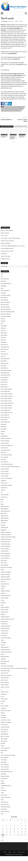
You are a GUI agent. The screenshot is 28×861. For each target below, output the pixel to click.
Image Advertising (5, 583)
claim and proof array (5, 450)
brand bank (3, 328)
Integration (3, 593)
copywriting (3, 480)
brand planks (4, 365)
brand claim (3, 337)
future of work (4, 562)
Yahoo (2, 813)
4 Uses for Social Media (22, 120)
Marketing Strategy (5, 628)
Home (5, 852)
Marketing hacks (4, 621)
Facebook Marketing (5, 544)
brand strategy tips (5, 415)
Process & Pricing (20, 852)
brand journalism (4, 354)
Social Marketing (4, 757)
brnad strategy (20, 108)
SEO (2, 752)
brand (2, 323)
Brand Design (4, 342)
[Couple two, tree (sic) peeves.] (5, 132)
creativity (3, 490)
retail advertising (4, 729)
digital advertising (5, 506)
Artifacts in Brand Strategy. (7, 230)
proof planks (3, 708)
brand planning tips (5, 372)
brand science (4, 384)
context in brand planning (6, 478)
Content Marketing (5, 473)
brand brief (3, 330)
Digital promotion (4, 515)
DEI (1, 501)
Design (2, 504)
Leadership (3, 602)
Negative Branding (5, 656)
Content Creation (4, 471)
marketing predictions (5, 626)
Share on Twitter (6, 103)
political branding (4, 684)
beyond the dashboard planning (8, 311)
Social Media (4, 759)
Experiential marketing (6, 539)
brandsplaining (4, 436)
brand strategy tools (5, 417)
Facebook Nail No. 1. (7, 119)
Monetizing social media (6, 651)
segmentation (4, 750)
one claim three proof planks (7, 666)
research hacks (4, 724)
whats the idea (10, 110)
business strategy (5, 443)
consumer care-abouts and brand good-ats (10, 466)
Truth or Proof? (4, 235)
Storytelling (3, 774)
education (3, 525)
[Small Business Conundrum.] (23, 132)
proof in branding (4, 705)
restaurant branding (5, 727)
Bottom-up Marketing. (5, 243)
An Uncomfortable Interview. (7, 248)
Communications (4, 461)
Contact (9, 852)
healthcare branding (5, 576)
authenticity (3, 293)
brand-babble (4, 429)
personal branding (5, 677)
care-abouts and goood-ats (7, 445)
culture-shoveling (4, 494)
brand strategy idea (20, 106)
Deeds (2, 499)
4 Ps (2, 276)
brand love (3, 356)
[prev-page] (13, 141)
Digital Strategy (4, 520)
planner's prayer (4, 680)
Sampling (3, 743)
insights (2, 588)
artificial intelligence (5, 290)
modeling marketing (5, 649)
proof (2, 703)
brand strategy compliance (7, 393)
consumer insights (5, 468)
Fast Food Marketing (5, 546)
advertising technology (6, 283)
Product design (4, 698)
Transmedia (3, 790)
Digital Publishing (5, 518)
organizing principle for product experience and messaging (14, 668)
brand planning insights (6, 370)
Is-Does (2, 600)
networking (3, 659)
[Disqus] (14, 163)
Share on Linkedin (10, 103)
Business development (6, 438)
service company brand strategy (8, 755)
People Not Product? (5, 258)
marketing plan (4, 623)
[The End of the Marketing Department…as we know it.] (14, 132)
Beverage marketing (5, 307)
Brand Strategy (4, 134)
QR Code (3, 712)
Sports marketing (4, 766)
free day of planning (5, 555)
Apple (2, 288)
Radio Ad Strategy (5, 233)
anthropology (4, 285)
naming (2, 654)
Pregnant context (4, 691)
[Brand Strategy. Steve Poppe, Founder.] (14, 5)
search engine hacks (5, 748)
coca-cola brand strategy (6, 454)
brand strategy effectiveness (7, 403)
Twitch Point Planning (5, 797)
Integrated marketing (5, 590)
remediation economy (5, 720)
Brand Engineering (5, 346)
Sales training (4, 741)
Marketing (3, 614)
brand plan (12, 106)
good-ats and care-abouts (6, 567)
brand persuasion (4, 363)
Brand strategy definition (6, 398)
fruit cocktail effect (5, 558)
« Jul (2, 840)
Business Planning (5, 440)
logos (2, 605)
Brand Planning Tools (5, 375)
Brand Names (4, 361)
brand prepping (4, 379)
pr (1, 689)
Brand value (3, 424)
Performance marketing (6, 675)
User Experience (4, 802)
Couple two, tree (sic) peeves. (4, 136)
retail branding (4, 731)
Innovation (3, 586)
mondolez (4, 110)
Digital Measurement (5, 511)
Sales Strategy (4, 738)
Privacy (2, 696)
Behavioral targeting (5, 302)
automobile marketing (5, 295)
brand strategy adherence (6, 389)
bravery (14, 108)
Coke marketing (4, 457)
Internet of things (4, 598)
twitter (2, 799)
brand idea (7, 106)
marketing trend (4, 633)
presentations (4, 694)
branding (3, 431)
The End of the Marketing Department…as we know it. (13, 137)
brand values (4, 426)
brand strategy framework (6, 407)
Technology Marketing (6, 785)
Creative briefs (4, 487)
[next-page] (15, 141)
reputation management (6, 722)
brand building (4, 335)
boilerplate (3, 321)
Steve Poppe (4, 21)
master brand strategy (6, 637)
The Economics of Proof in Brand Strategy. (10, 238)
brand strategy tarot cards (6, 412)
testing (2, 788)
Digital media (4, 513)
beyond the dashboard (6, 309)
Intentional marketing (5, 595)
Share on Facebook (2, 103)
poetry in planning (5, 682)
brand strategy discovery (6, 400)
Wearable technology (5, 806)
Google (2, 569)
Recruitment (3, 717)
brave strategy (8, 108)
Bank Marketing (4, 300)
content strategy (4, 476)
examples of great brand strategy (8, 537)
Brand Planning (4, 368)
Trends (2, 792)
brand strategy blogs (5, 391)
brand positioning (4, 377)
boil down (3, 318)
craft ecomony (4, 483)
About (14, 852)
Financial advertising (5, 553)
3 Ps (2, 274)
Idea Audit (3, 581)
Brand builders (4, 332)
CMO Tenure (3, 452)
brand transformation (5, 422)
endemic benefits (4, 527)
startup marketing (5, 769)
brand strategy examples (6, 405)
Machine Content (4, 609)
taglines (2, 781)
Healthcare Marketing (5, 579)
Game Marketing (4, 565)
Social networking (5, 764)
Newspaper (3, 663)
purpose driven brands (6, 710)
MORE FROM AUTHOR (21, 126)
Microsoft (3, 644)
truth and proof (4, 795)
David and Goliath (13, 109)
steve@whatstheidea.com (6, 771)
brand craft (3, 339)
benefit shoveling (4, 304)
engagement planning (5, 532)
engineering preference (6, 534)
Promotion (3, 701)
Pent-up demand (4, 673)
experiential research (5, 541)
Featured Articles (4, 551)
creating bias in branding (6, 485)
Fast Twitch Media (5, 548)
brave (3, 108)
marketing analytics (5, 616)
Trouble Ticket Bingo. (5, 256)
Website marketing (5, 811)
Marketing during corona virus (7, 619)
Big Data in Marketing (5, 314)
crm (1, 492)
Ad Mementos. (4, 253)
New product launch (5, 661)
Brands (2, 433)
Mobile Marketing (4, 647)
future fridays (4, 560)
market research (4, 612)
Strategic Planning (5, 776)
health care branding (5, 574)
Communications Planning (6, 464)
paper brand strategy (5, 670)
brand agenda (4, 325)
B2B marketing (4, 297)
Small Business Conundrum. (22, 136)
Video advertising (5, 804)
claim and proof (5, 109)
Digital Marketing (4, 508)
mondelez (20, 109)
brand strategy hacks (5, 410)
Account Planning (5, 278)
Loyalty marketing (5, 607)
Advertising (3, 281)
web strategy (4, 809)
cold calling (3, 459)
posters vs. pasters (5, 687)
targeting (3, 783)
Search (2, 745)
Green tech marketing (5, 572)
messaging (3, 642)
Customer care (4, 497)
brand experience (4, 349)
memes (2, 640)
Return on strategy (5, 736)
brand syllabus (4, 419)
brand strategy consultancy (7, 396)
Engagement (3, 529)
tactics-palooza (4, 778)
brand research (4, 382)
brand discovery (4, 344)
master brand (4, 635)
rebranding (3, 715)
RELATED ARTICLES (6, 126)
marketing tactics (5, 630)
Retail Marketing (4, 734)
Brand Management (5, 358)
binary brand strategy (5, 316)
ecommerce (3, 522)
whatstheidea (17, 110)
